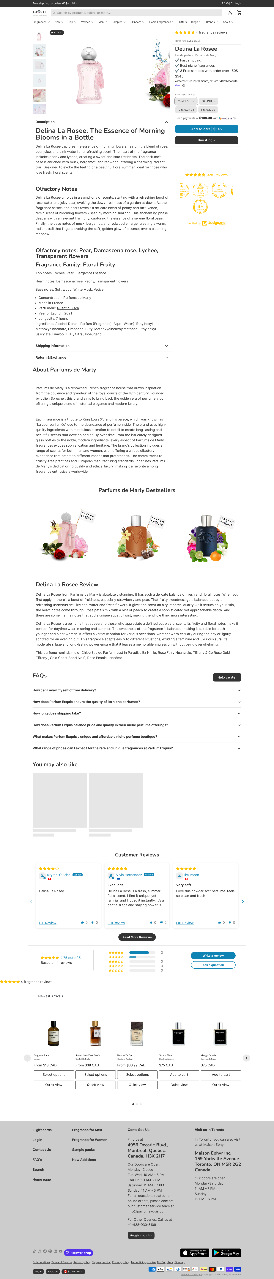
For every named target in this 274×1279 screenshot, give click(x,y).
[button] (185, 32)
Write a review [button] (213, 955)
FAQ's (37, 1160)
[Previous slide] (54, 70)
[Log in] (228, 12)
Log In (37, 1140)
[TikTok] (34, 1252)
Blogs (194, 21)
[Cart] (237, 12)
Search (38, 1170)
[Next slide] (164, 70)
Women (85, 21)
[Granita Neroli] (179, 1031)
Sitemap (179, 1262)
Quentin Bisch (68, 308)
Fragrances (39, 21)
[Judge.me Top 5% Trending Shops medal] (197, 206)
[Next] (246, 1058)
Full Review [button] (47, 923)
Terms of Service (61, 1262)
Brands (210, 21)
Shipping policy (101, 1262)
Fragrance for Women (89, 1140)
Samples (117, 21)
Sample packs (83, 1150)
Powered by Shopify (191, 1274)
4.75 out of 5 (70, 958)
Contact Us (42, 1150)
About (226, 21)
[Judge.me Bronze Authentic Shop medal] (216, 190)
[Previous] (27, 1058)
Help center (227, 677)
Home (178, 40)
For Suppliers (165, 1262)
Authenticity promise (143, 1262)
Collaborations (41, 1262)
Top (70, 21)
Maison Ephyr (214, 1145)
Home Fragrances (160, 21)
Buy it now (207, 140)
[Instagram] (40, 1252)
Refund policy (81, 1262)
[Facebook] (45, 1252)
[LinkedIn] (55, 1252)
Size (185, 94)
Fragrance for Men (87, 1130)
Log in (238, 3)
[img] (49, 869)
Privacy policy (120, 1262)
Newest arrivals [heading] (50, 996)
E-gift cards (42, 1130)
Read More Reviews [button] (137, 937)
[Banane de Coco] (137, 1031)
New (57, 21)
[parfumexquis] (40, 13)
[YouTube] (60, 1252)
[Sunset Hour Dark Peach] (95, 1031)
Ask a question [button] (213, 965)
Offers (183, 21)
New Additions (84, 1160)
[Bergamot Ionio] (54, 1031)
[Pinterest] (50, 1252)
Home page (42, 1179)
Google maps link (141, 1235)
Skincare (135, 21)
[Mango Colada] (221, 1031)
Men (101, 21)
